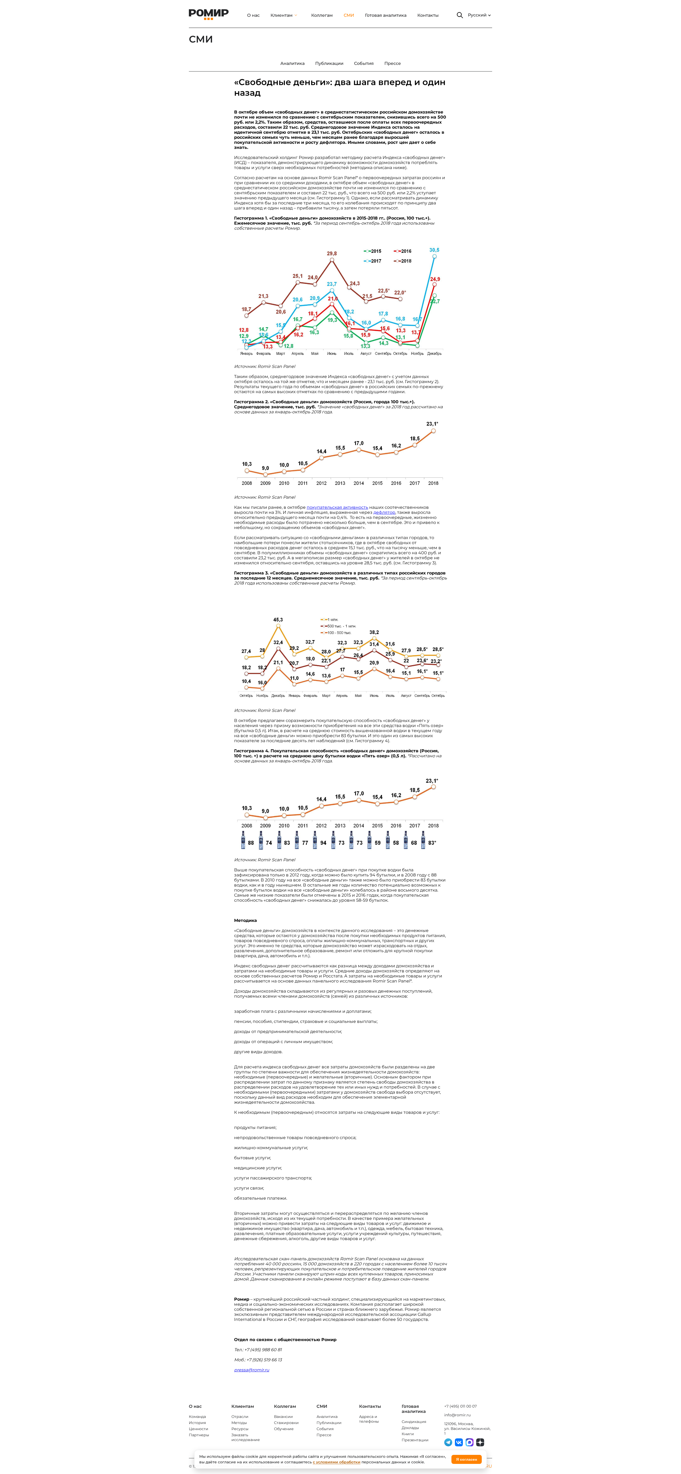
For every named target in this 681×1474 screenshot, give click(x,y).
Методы (239, 1422)
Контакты (428, 15)
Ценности (198, 1428)
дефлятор (384, 512)
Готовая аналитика (385, 15)
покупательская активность (337, 507)
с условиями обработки (336, 1462)
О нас (253, 15)
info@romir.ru (457, 1415)
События (325, 1428)
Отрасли (239, 1416)
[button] (460, 15)
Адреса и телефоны (369, 1419)
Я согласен (466, 1459)
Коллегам (322, 15)
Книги (408, 1433)
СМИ (349, 15)
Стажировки (286, 1422)
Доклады (410, 1427)
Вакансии (283, 1416)
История (197, 1422)
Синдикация (414, 1421)
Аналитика (327, 1416)
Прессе (324, 1435)
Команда (197, 1416)
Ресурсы (239, 1428)
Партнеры (199, 1435)
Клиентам (282, 15)
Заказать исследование (245, 1437)
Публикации (329, 1422)
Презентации (415, 1440)
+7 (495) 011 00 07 (460, 1406)
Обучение (284, 1428)
